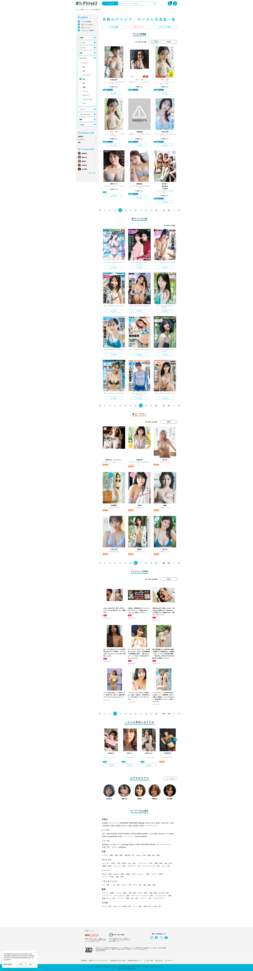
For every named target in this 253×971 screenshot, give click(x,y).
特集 (79, 142)
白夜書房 (136, 826)
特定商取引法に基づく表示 (118, 960)
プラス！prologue (122, 844)
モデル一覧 (91, 173)
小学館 (171, 823)
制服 (119, 855)
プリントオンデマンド (163, 844)
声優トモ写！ (106, 847)
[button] (175, 740)
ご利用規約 (83, 960)
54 (169, 406)
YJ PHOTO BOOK (123, 834)
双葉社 (142, 826)
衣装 (80, 53)
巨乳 (84, 67)
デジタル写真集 (86, 22)
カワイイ (157, 874)
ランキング (81, 139)
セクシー (108, 877)
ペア (106, 885)
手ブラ (107, 906)
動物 (148, 906)
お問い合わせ (159, 960)
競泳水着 (130, 855)
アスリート (146, 898)
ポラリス (115, 847)
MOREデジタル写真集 (150, 834)
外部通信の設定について (135, 960)
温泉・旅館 (150, 885)
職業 (80, 119)
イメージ (82, 109)
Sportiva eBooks (141, 836)
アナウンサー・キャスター (142, 896)
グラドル (108, 893)
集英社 (158, 823)
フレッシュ (85, 91)
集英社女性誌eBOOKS (109, 836)
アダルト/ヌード (158, 898)
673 (164, 714)
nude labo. (122, 847)
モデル (143, 893)
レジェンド (123, 898)
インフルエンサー (164, 896)
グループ (126, 885)
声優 (153, 893)
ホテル (138, 885)
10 (156, 210)
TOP (77, 9)
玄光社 (147, 823)
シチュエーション (85, 114)
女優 (132, 893)
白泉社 (130, 826)
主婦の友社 (165, 823)
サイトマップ (169, 960)
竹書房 (112, 826)
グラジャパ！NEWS (87, 30)
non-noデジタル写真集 (166, 834)
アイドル (122, 893)
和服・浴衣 (154, 855)
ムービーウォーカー (151, 826)
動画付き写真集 (135, 844)
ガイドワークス (114, 823)
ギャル (84, 103)
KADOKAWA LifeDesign (137, 823)
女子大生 (164, 893)
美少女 (107, 874)
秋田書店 (105, 823)
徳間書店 (119, 826)
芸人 (135, 898)
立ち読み (114, 93)
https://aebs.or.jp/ (100, 950)
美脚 (84, 79)
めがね (141, 855)
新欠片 (124, 826)
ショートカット (86, 75)
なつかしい (144, 874)
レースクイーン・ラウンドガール (116, 896)
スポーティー (86, 95)
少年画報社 (106, 826)
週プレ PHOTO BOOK (109, 834)
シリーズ (82, 48)
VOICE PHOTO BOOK (148, 844)
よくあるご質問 (148, 960)
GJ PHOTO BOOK (136, 834)
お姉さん (119, 874)
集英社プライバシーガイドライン (98, 960)
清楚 (120, 877)
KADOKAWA (124, 823)
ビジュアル (82, 58)
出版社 (81, 37)
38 (169, 210)
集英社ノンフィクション (126, 836)
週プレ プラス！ (86, 27)
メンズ (138, 906)
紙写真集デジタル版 (109, 844)
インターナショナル (87, 99)
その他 (81, 125)
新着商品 (80, 136)
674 (169, 714)
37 (164, 210)
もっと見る (170, 778)
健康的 (84, 87)
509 (169, 563)
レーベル (82, 43)
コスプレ (108, 855)
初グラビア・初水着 (122, 906)
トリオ (115, 885)
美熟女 (131, 874)
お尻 (84, 71)
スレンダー (85, 63)
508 (164, 563)
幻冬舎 (153, 823)
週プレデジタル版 (86, 24)
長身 (84, 83)
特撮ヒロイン (109, 898)
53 (164, 406)
